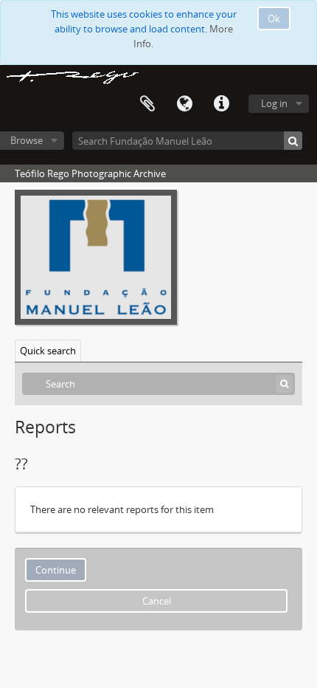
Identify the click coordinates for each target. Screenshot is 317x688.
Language (184, 104)
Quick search (48, 350)
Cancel (156, 601)
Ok (274, 18)
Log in (274, 103)
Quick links (221, 104)
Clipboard (147, 104)
